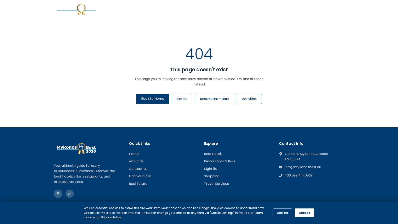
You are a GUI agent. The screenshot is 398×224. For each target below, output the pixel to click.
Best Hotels (213, 153)
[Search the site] (340, 10)
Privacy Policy (111, 217)
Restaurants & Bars (219, 161)
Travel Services (216, 183)
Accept (304, 213)
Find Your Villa (140, 176)
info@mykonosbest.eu (303, 167)
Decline (282, 213)
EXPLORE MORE (302, 10)
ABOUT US (212, 10)
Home (134, 153)
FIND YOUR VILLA (157, 10)
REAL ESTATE (187, 10)
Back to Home (152, 98)
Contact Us (138, 168)
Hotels (182, 98)
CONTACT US (237, 10)
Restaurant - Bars (214, 98)
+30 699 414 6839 (299, 175)
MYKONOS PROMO (269, 10)
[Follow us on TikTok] (70, 194)
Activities (249, 98)
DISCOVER (126, 10)
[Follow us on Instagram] (58, 194)
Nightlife (210, 168)
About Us (136, 161)
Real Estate (138, 183)
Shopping (211, 176)
